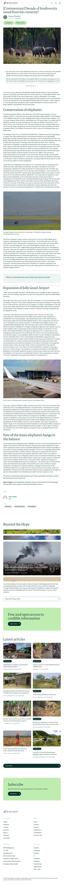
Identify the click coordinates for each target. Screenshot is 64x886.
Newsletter (13, 793)
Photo (43, 232)
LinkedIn (36, 848)
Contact (36, 824)
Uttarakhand (18, 18)
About (36, 822)
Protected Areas (19, 506)
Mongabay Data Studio (10, 864)
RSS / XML (37, 869)
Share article (20, 23)
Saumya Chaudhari (14, 16)
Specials (6, 830)
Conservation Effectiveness (11, 861)
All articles (8, 766)
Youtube (36, 853)
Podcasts (6, 824)
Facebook (37, 858)
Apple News (37, 866)
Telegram (37, 861)
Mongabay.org (7, 853)
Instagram (37, 850)
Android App (37, 864)
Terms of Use (38, 835)
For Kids (5, 850)
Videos (5, 822)
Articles (5, 827)
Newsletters (37, 830)
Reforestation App (9, 856)
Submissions (38, 832)
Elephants (8, 506)
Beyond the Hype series (12, 599)
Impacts (36, 827)
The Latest (6, 838)
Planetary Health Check (10, 858)
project (19, 239)
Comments (8, 23)
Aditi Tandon (13, 496)
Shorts (5, 832)
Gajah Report (56, 134)
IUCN (38, 118)
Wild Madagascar (8, 848)
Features (6, 835)
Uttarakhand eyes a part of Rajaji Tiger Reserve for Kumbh (31, 277)
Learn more (13, 624)
